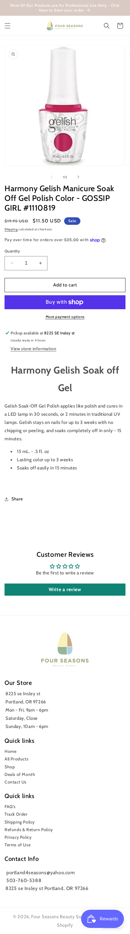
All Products (16, 759)
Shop (10, 767)
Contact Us (16, 782)
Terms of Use (18, 845)
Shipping (11, 229)
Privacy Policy (18, 837)
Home (10, 751)
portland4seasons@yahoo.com (40, 872)
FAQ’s (10, 806)
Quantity (12, 251)
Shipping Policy (20, 822)
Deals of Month (20, 774)
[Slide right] (78, 177)
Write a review (65, 589)
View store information (33, 348)
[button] (7, 25)
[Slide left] (51, 177)
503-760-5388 (23, 880)
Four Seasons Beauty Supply (61, 916)
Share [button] (17, 499)
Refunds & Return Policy (29, 829)
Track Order (16, 814)
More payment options (65, 316)
